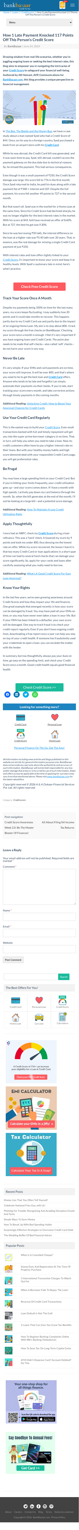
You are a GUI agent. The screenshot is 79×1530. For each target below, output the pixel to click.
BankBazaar (15, 46)
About (8, 1511)
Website (8, 942)
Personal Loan (55, 724)
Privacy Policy (58, 1517)
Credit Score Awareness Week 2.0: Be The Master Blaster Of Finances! (19, 828)
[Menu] (72, 5)
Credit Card (20, 724)
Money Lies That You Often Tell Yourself (25, 1200)
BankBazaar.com (13, 79)
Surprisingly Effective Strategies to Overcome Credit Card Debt (38, 1229)
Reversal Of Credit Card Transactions (41, 1301)
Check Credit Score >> (39, 687)
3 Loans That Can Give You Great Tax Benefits (46, 1324)
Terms (49, 1511)
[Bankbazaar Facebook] (38, 1506)
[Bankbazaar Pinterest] (51, 1506)
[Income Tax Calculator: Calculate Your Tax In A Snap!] (31, 1177)
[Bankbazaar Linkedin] (32, 1506)
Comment (9, 866)
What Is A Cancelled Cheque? (37, 1254)
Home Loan (54, 740)
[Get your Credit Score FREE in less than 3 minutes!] (31, 1084)
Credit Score (16, 70)
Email (7, 926)
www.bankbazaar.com (58, 776)
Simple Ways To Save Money (19, 1219)
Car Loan (39, 1023)
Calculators (62, 1023)
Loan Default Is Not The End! (37, 1313)
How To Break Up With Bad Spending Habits (28, 1224)
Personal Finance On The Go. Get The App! (39, 747)
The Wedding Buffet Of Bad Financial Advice (28, 1235)
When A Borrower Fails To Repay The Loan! (44, 1289)
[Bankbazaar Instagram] (45, 1506)
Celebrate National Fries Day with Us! (24, 1205)
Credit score (27, 12)
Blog (40, 1511)
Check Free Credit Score (39, 286)
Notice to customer (64, 1511)
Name (7, 910)
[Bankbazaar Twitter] (25, 1506)
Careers (18, 1511)
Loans (15, 12)
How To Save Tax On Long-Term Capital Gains (46, 1348)
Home (6, 12)
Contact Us (30, 1511)
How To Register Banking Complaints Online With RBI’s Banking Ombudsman (45, 1338)
